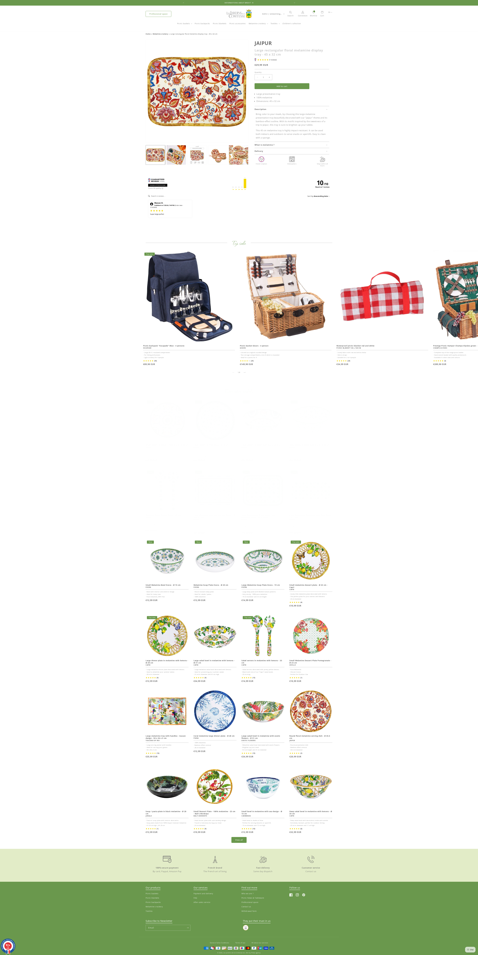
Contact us (246, 906)
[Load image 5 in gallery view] (238, 155)
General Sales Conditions (219, 943)
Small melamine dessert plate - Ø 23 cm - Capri (308, 586)
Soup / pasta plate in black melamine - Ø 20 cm (166, 812)
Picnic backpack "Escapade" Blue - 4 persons (163, 346)
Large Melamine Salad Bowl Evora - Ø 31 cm (261, 445)
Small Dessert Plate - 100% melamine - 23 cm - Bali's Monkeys (214, 812)
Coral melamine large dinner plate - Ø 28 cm (214, 736)
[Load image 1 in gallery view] (155, 155)
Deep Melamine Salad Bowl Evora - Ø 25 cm (309, 445)
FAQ (195, 898)
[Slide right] (244, 372)
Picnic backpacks (153, 902)
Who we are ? (247, 893)
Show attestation (157, 185)
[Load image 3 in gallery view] (197, 155)
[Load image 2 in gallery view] (176, 155)
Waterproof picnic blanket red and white (355, 346)
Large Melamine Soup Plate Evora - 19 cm (260, 585)
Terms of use (240, 943)
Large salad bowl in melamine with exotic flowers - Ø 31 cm (260, 737)
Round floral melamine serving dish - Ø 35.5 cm (309, 737)
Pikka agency (256, 953)
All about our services (260, 943)
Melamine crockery (257, 23)
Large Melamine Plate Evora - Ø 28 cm (211, 445)
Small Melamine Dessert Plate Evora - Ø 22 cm (167, 445)
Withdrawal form (249, 911)
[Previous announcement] (183, 2)
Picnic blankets (152, 898)
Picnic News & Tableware (252, 898)
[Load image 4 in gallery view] (218, 155)
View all (239, 840)
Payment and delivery (203, 893)
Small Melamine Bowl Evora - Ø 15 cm (163, 585)
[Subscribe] (187, 928)
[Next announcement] (294, 2)
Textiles (274, 23)
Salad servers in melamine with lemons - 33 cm (261, 661)
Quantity (258, 72)
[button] (184, 25)
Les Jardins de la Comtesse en (234, 953)
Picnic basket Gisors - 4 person (254, 346)
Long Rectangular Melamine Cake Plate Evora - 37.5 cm (310, 516)
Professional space (158, 14)
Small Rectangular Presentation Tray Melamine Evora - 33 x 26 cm (258, 516)
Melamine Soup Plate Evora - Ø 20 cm (211, 585)
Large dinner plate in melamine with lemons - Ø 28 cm (167, 661)
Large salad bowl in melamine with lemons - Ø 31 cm (214, 661)
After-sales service (202, 902)
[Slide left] (233, 372)
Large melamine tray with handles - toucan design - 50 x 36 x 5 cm (166, 737)
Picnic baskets (183, 23)
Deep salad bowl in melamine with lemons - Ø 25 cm (310, 812)
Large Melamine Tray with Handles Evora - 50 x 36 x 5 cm (215, 516)
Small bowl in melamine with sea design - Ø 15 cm (261, 812)
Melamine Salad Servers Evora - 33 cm (163, 515)
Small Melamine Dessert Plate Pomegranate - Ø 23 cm (310, 661)
